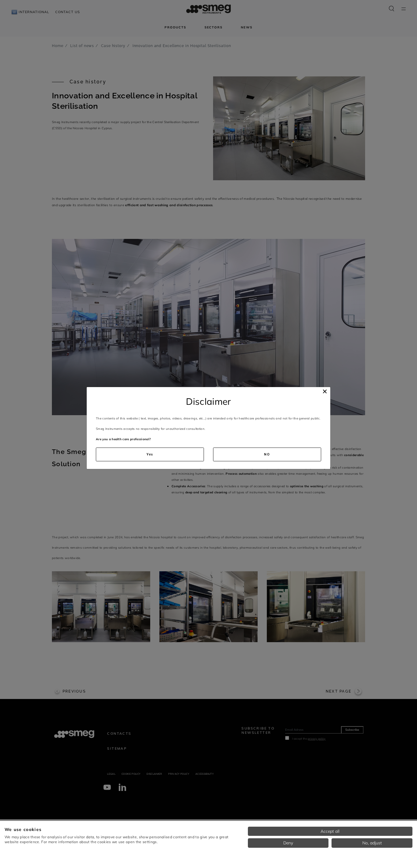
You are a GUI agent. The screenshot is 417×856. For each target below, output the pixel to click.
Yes (150, 454)
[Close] (324, 391)
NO (267, 454)
